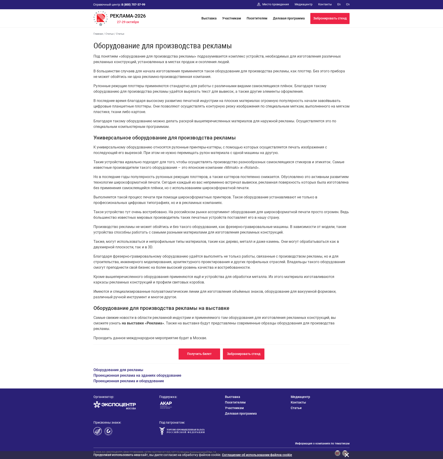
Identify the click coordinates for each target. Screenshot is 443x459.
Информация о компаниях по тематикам (322, 443)
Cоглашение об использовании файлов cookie (257, 455)
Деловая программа (289, 18)
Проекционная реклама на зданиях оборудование (137, 375)
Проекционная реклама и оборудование (128, 381)
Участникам (231, 18)
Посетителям (257, 18)
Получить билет (199, 354)
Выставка (209, 18)
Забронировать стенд (330, 18)
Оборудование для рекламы (118, 370)
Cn (348, 4)
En (339, 4)
